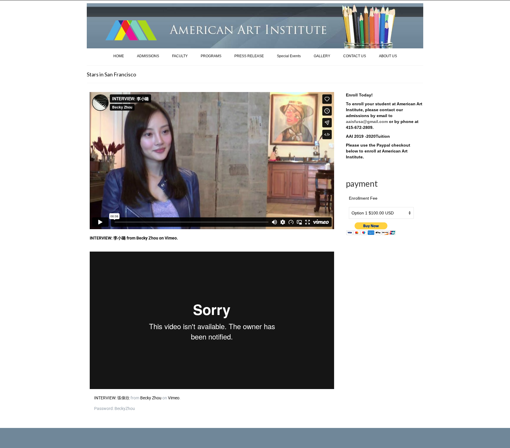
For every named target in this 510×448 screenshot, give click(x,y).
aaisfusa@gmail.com (367, 121)
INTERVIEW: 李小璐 (108, 238)
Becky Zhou (147, 238)
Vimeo (171, 238)
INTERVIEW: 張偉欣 (112, 398)
